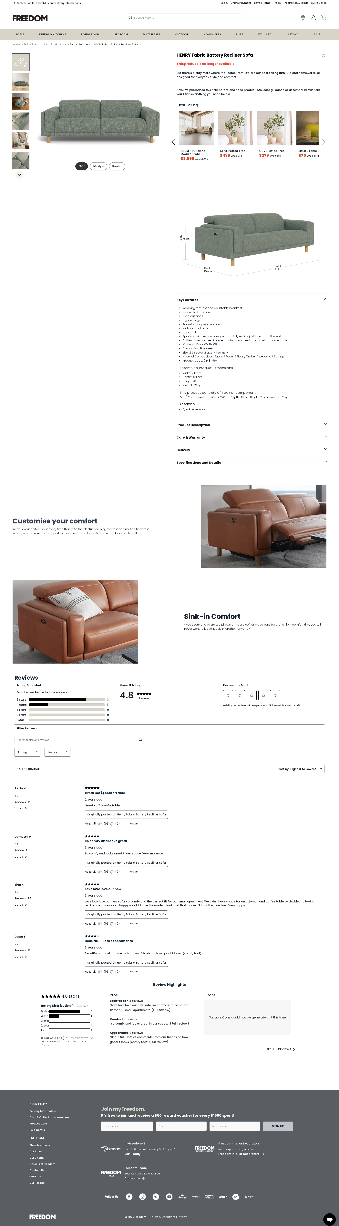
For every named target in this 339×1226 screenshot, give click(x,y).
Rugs (239, 34)
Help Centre (37, 1130)
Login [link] (224, 3)
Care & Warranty (191, 437)
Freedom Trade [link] (136, 1168)
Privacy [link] (182, 1217)
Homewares (212, 34)
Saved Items (262, 3)
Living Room (90, 34)
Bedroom (121, 34)
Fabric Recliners (80, 44)
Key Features (187, 300)
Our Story (35, 1151)
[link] (303, 18)
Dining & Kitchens (52, 34)
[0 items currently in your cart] (323, 17)
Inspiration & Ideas (296, 3)
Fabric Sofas (59, 44)
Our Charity (37, 1158)
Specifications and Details (199, 462)
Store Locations (39, 1145)
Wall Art (264, 34)
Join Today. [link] (133, 1154)
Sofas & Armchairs (35, 44)
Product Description (193, 425)
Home (16, 44)
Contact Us (36, 1170)
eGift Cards (318, 3)
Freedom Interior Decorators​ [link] (239, 1143)
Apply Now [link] (132, 1178)
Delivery (183, 450)
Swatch (117, 166)
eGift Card (36, 1176)
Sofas (19, 34)
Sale (317, 34)
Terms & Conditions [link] (163, 1217)
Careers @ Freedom (42, 1164)
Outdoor (182, 34)
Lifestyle (98, 166)
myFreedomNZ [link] (135, 1143)
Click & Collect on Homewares (49, 1117)
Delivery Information (42, 1111)
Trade (277, 3)
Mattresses (151, 34)
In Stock (292, 34)
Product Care (38, 1123)
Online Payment (241, 3)
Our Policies (37, 1183)
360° (81, 166)
